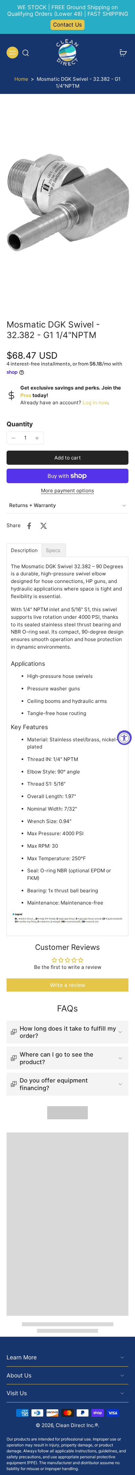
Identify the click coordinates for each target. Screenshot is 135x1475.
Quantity (20, 424)
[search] (25, 52)
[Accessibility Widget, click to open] (124, 737)
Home (21, 79)
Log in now (95, 402)
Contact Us (67, 24)
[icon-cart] (121, 52)
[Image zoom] (67, 202)
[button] (67, 458)
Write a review (67, 985)
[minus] (13, 438)
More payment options (67, 491)
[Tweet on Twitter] (43, 526)
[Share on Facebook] (29, 526)
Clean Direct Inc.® (77, 1425)
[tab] (24, 550)
